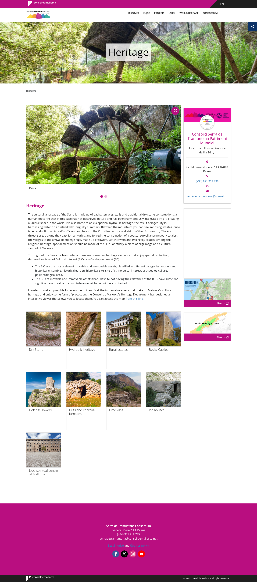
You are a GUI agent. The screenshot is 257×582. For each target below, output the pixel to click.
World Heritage (189, 13)
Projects (159, 13)
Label (172, 13)
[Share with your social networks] (252, 26)
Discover (133, 13)
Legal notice (116, 545)
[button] (101, 196)
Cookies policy (139, 545)
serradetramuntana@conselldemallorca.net (207, 196)
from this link (134, 299)
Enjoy (146, 13)
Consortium (210, 13)
